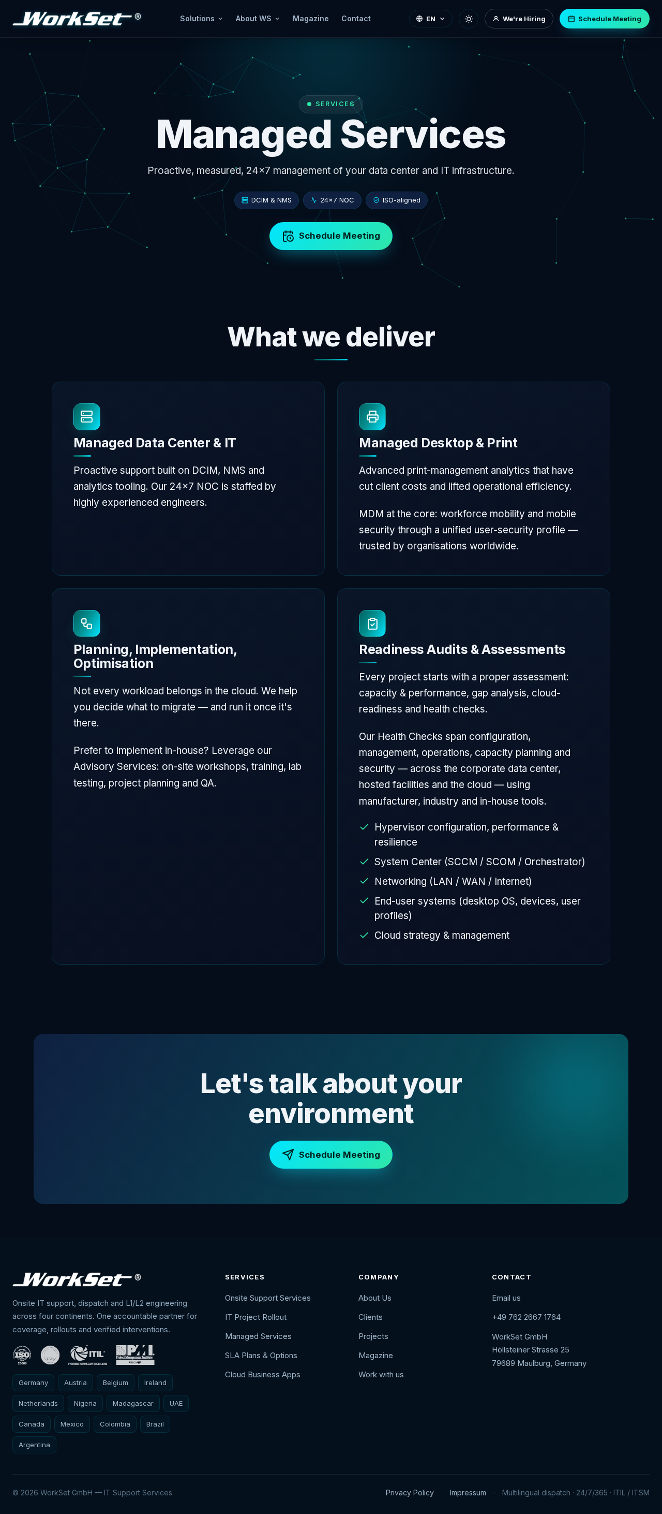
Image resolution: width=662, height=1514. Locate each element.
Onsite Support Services (268, 1298)
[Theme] (468, 18)
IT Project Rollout (256, 1317)
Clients (370, 1317)
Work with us (381, 1374)
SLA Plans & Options (261, 1355)
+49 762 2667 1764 (526, 1317)
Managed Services (258, 1336)
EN (430, 18)
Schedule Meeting (609, 18)
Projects (373, 1336)
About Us (375, 1298)
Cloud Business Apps (262, 1374)
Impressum (468, 1492)
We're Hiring (524, 18)
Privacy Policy (410, 1492)
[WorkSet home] (77, 18)
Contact (356, 18)
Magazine (311, 18)
